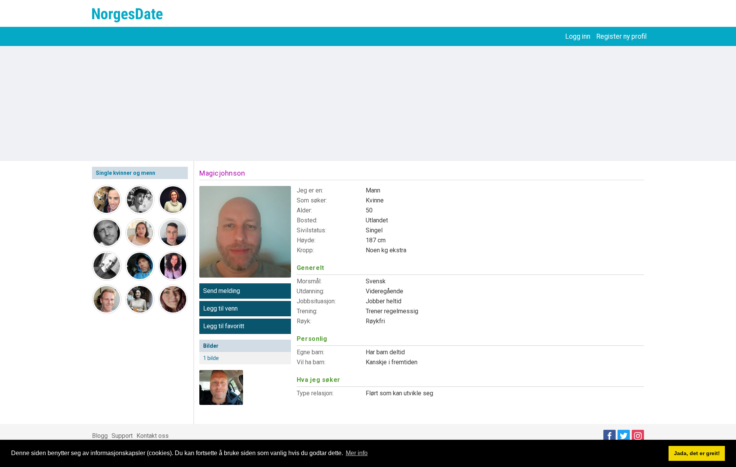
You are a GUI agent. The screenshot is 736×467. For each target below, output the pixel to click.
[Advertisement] (368, 103)
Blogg (100, 435)
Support (122, 435)
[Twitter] (624, 436)
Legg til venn (220, 308)
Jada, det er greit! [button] (697, 453)
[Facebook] (609, 436)
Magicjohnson (222, 173)
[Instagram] (638, 436)
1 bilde (211, 358)
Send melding (221, 290)
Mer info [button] (357, 453)
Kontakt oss (152, 435)
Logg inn (577, 36)
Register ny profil (621, 36)
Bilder (211, 346)
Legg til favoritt (223, 326)
